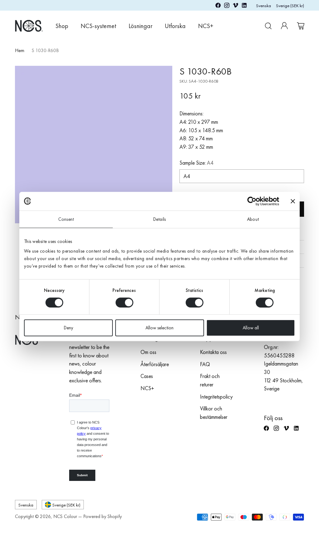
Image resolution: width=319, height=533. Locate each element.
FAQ (205, 364)
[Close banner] (293, 201)
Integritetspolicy (216, 396)
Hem (19, 50)
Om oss (148, 352)
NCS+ (147, 388)
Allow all (251, 328)
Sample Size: (196, 162)
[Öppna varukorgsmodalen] (301, 26)
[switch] (124, 303)
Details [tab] (159, 219)
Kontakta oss (213, 352)
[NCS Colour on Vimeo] (235, 6)
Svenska (263, 5)
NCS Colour (65, 516)
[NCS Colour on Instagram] (227, 6)
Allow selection (159, 328)
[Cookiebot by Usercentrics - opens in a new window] (252, 201)
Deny (68, 328)
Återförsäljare (154, 364)
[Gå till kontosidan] (284, 26)
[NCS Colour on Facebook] (218, 6)
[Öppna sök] (268, 26)
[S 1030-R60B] (93, 144)
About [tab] (253, 219)
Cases (146, 376)
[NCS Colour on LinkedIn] (244, 6)
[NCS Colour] (29, 26)
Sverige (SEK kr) (290, 5)
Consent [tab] (66, 219)
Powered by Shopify (102, 516)
